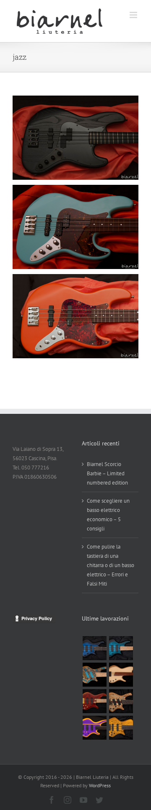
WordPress (100, 785)
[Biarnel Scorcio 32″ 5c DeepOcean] (94, 648)
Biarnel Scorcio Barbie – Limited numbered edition (107, 473)
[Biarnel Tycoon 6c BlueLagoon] (94, 674)
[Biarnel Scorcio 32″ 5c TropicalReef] (120, 648)
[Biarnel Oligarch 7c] (120, 701)
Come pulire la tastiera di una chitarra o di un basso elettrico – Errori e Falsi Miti (110, 565)
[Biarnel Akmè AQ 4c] (120, 674)
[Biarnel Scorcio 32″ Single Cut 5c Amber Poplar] (120, 727)
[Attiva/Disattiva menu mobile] (134, 15)
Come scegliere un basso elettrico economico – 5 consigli (108, 514)
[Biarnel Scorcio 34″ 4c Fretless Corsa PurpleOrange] (94, 727)
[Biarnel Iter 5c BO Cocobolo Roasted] (94, 701)
